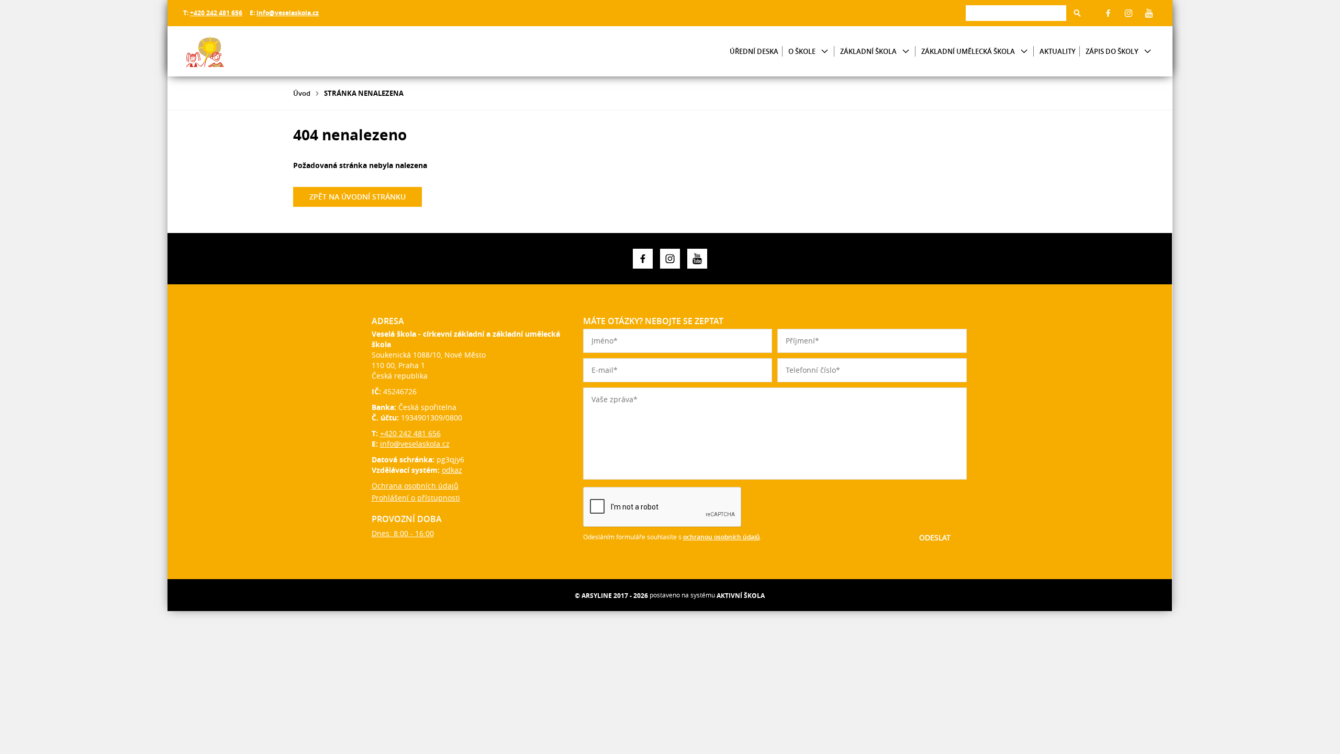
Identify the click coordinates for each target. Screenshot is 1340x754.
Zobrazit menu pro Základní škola (906, 52)
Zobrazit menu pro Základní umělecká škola (1024, 52)
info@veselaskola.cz (287, 12)
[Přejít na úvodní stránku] (246, 51)
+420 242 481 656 (216, 12)
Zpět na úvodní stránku (357, 197)
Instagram (1128, 13)
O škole (802, 51)
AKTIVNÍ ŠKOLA (741, 595)
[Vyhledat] (1077, 13)
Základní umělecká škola (968, 51)
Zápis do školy (1112, 51)
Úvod (301, 93)
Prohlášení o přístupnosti (416, 498)
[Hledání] (1016, 13)
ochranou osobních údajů (721, 537)
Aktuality (1058, 51)
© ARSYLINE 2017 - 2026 (611, 595)
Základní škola (868, 51)
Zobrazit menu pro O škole (825, 52)
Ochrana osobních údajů (415, 486)
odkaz (452, 470)
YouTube (1149, 13)
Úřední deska (754, 51)
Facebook (1108, 13)
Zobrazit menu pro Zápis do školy (1148, 52)
